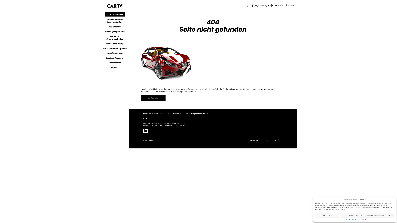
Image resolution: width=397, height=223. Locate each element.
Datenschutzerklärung (351, 219)
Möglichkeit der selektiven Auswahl (380, 215)
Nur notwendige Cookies (352, 215)
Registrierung (261, 5)
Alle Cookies (327, 215)
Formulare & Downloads (152, 114)
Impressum (362, 219)
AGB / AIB (277, 140)
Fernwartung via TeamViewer (196, 114)
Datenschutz (266, 140)
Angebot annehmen (115, 14)
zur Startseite (153, 98)
